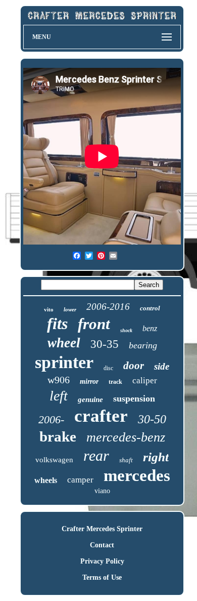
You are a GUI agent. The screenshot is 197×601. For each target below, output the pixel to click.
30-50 (152, 419)
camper (80, 480)
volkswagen (54, 460)
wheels (45, 480)
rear (96, 455)
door (133, 365)
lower (70, 309)
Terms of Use (102, 577)
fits (57, 323)
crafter (101, 416)
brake (57, 436)
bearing (143, 345)
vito (49, 309)
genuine (90, 399)
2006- (51, 419)
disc (108, 368)
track (115, 381)
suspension (134, 398)
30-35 (104, 344)
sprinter (64, 362)
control (150, 308)
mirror (89, 381)
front (94, 324)
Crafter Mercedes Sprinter (102, 529)
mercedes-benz (125, 437)
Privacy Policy (102, 561)
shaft (126, 460)
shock (126, 330)
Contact (102, 545)
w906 (58, 379)
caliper (144, 380)
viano (102, 491)
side (161, 366)
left (59, 396)
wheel (63, 342)
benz (149, 328)
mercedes (137, 475)
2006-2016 (108, 306)
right (156, 457)
